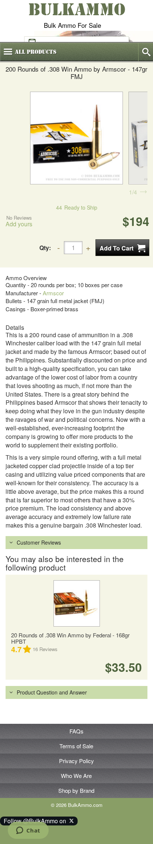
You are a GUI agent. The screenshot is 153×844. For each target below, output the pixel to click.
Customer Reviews (39, 542)
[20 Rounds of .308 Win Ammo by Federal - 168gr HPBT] (76, 603)
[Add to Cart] (122, 247)
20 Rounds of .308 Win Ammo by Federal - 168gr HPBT (70, 638)
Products (35, 52)
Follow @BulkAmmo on (36, 821)
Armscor (53, 293)
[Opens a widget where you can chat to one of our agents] (28, 831)
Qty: (45, 247)
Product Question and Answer (52, 692)
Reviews (45, 649)
